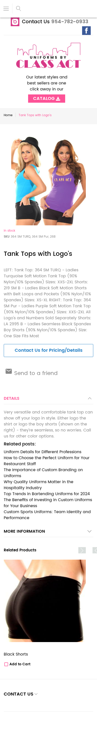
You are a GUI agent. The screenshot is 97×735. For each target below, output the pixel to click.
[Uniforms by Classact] (48, 55)
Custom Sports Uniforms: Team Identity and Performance (47, 515)
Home (8, 115)
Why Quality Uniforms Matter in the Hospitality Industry (38, 485)
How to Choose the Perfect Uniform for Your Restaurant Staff (47, 461)
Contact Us (36, 22)
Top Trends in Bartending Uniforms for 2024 (47, 494)
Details (11, 398)
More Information (24, 531)
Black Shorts (16, 654)
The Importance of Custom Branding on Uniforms (43, 473)
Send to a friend (35, 373)
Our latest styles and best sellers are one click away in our (46, 86)
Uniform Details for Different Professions (42, 452)
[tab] (48, 399)
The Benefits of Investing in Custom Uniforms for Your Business (48, 503)
